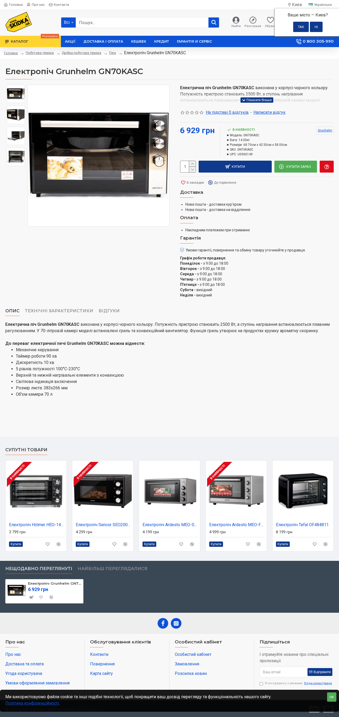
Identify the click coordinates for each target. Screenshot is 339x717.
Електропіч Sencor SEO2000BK (104, 524)
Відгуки (109, 310)
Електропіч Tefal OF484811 (302, 524)
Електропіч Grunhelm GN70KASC (54, 583)
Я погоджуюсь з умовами (298, 683)
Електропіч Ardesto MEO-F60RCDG (237, 524)
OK (331, 697)
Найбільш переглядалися (113, 568)
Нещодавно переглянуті (38, 568)
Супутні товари (26, 449)
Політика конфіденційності (32, 703)
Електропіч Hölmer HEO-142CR (37, 524)
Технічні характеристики (59, 310)
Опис (12, 310)
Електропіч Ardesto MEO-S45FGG (170, 524)
